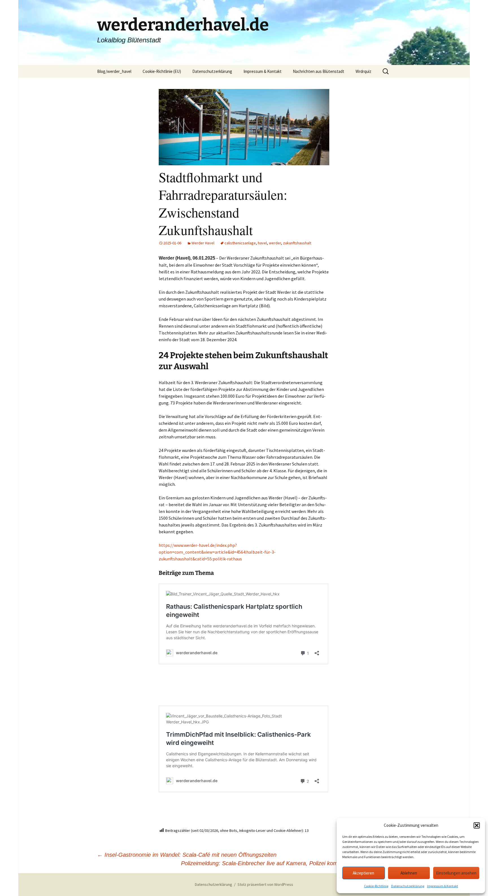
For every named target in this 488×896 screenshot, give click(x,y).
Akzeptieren (363, 873)
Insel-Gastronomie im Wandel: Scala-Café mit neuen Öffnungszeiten (186, 855)
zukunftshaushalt (297, 242)
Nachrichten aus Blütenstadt (318, 71)
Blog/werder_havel (114, 71)
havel (262, 242)
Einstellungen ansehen (456, 873)
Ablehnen (408, 873)
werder (275, 242)
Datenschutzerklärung (407, 886)
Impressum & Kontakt (442, 886)
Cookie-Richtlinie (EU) (162, 71)
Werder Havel (202, 242)
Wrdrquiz (363, 71)
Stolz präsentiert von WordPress (265, 884)
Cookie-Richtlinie (376, 886)
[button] (477, 825)
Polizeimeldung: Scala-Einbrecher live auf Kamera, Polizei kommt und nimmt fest (286, 863)
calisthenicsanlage (240, 242)
